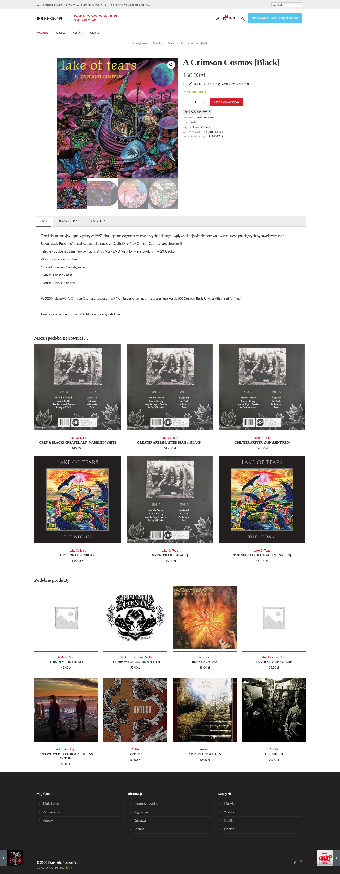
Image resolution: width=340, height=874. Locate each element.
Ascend (204, 749)
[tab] (43, 221)
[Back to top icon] (301, 860)
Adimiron (204, 657)
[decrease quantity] (187, 102)
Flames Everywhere (274, 662)
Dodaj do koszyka (226, 102)
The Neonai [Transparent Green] (262, 555)
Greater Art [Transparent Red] (262, 442)
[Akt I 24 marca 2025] (11, 858)
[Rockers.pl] (50, 18)
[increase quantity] (203, 102)
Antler (135, 754)
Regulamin (141, 812)
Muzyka (157, 43)
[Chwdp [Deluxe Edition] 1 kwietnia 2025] (328, 858)
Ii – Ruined (274, 754)
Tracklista (97, 221)
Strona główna (139, 43)
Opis (43, 221)
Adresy (48, 820)
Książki (228, 820)
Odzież (229, 829)
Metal (171, 43)
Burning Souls (204, 662)
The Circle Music (212, 131)
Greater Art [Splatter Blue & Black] (169, 442)
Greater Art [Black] (170, 555)
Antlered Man (66, 657)
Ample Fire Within (204, 754)
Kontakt (139, 829)
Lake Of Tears (201, 127)
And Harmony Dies (273, 657)
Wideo (229, 812)
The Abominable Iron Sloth (135, 662)
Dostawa (140, 820)
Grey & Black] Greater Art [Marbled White (77, 442)
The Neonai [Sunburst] (77, 555)
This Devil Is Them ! (66, 662)
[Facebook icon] (294, 862)
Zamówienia (51, 812)
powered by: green (55, 867)
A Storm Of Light (66, 749)
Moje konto (51, 803)
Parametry (68, 221)
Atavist (274, 749)
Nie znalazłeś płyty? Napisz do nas (274, 18)
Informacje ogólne (146, 803)
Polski (279, 4)
